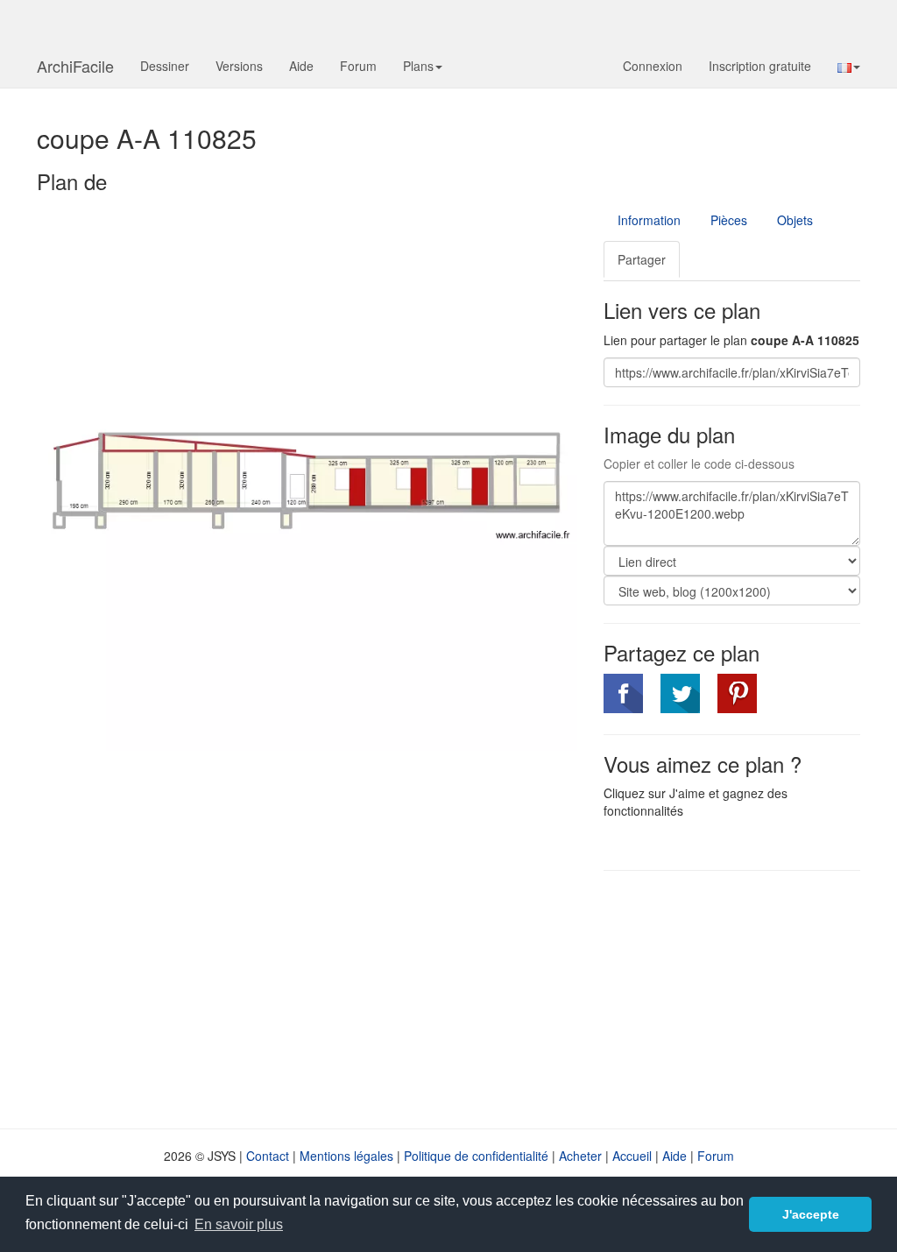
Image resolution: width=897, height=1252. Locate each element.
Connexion (652, 65)
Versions (239, 65)
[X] (680, 693)
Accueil (632, 1155)
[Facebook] (623, 693)
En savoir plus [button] (238, 1224)
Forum (358, 65)
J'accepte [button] (810, 1214)
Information (649, 220)
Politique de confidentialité (476, 1155)
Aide (301, 65)
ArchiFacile (75, 65)
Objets (795, 220)
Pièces (728, 220)
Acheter (580, 1155)
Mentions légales (346, 1155)
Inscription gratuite (760, 65)
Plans (418, 65)
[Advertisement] (750, 997)
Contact (267, 1155)
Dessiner (164, 65)
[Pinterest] (737, 693)
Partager (642, 259)
